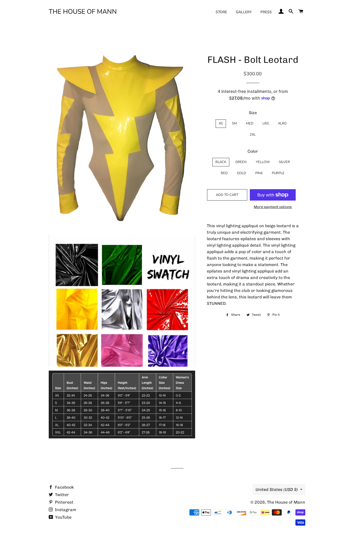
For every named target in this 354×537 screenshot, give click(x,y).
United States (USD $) (277, 489)
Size (253, 112)
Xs (221, 123)
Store (221, 12)
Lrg (266, 123)
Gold (241, 173)
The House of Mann (83, 11)
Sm (234, 123)
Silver (284, 162)
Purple (278, 173)
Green (241, 162)
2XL (253, 134)
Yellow (263, 162)
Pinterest (63, 502)
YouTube (63, 517)
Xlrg (282, 123)
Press (266, 12)
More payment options (273, 207)
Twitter (61, 494)
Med (249, 123)
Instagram (65, 509)
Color (252, 151)
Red (224, 173)
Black (220, 162)
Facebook (64, 487)
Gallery (244, 12)
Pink (259, 173)
